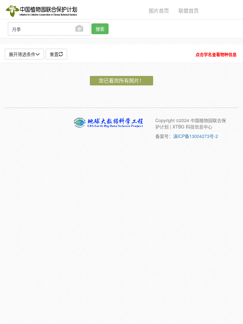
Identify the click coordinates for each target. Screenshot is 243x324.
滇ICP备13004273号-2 (195, 136)
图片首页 (159, 10)
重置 (54, 54)
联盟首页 (188, 10)
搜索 (100, 29)
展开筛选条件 (22, 54)
